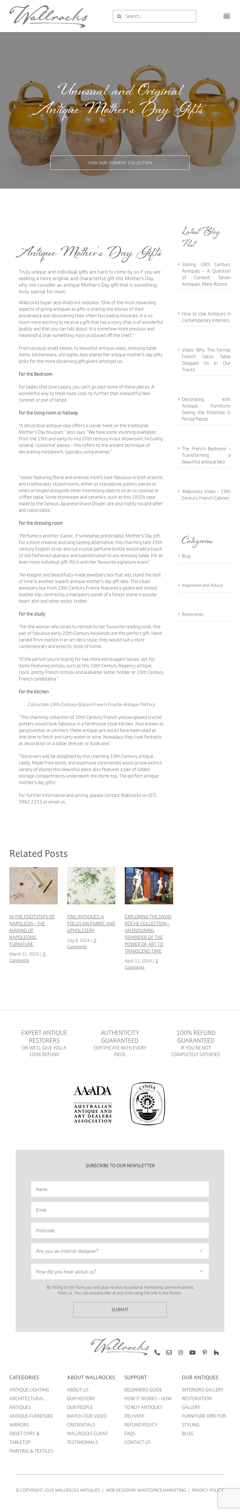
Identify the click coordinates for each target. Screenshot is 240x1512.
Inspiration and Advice (202, 585)
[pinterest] (205, 1352)
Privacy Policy (208, 1490)
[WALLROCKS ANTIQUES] (48, 7)
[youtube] (192, 1352)
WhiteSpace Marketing (161, 1490)
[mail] (169, 1352)
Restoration (192, 614)
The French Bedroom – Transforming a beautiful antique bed (206, 455)
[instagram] (180, 1352)
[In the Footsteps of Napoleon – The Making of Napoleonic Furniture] (33, 870)
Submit (120, 1309)
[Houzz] (216, 1352)
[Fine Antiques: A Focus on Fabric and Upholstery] (91, 870)
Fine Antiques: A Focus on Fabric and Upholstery (91, 923)
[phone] (157, 1352)
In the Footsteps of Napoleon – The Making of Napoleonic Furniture (32, 930)
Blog (186, 555)
